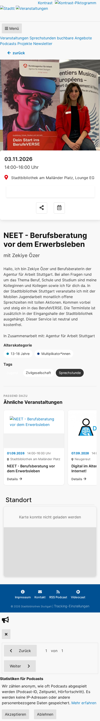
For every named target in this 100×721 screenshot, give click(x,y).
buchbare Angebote (74, 38)
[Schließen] (6, 634)
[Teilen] (41, 208)
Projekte (24, 43)
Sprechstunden (43, 38)
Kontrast (46, 2)
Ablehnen (45, 714)
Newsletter (42, 43)
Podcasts (8, 43)
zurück (19, 53)
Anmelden (50, 191)
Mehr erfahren (83, 703)
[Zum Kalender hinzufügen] (59, 208)
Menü (13, 28)
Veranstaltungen (14, 38)
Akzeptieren (15, 714)
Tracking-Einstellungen (71, 606)
